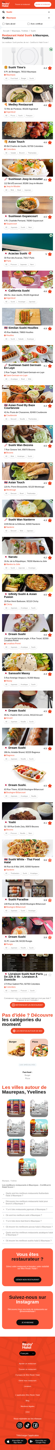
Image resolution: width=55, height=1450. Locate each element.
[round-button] (49, 12)
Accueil (6, 31)
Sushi (33, 31)
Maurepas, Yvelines (20, 31)
